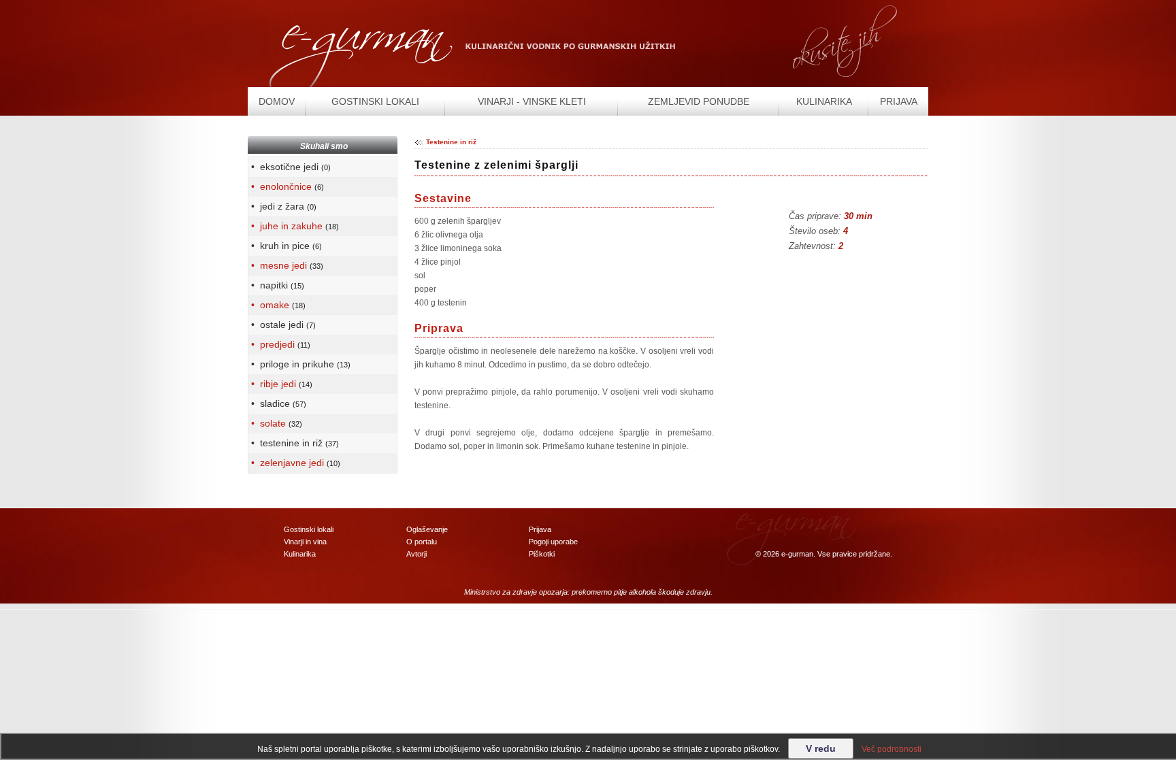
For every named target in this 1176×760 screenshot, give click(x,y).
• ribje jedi (280, 383)
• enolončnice (286, 186)
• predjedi (279, 344)
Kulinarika (300, 554)
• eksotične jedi (289, 166)
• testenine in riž (293, 442)
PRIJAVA (898, 101)
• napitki (276, 285)
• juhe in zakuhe (293, 225)
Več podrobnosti (891, 749)
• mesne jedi (285, 265)
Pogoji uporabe (553, 542)
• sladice (277, 403)
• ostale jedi (282, 324)
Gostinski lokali (308, 529)
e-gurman (797, 554)
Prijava (540, 529)
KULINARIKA (824, 101)
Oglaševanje (427, 529)
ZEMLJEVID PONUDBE (698, 101)
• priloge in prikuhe (299, 364)
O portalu (421, 542)
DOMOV (277, 101)
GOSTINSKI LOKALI (375, 101)
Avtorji (416, 554)
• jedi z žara (282, 206)
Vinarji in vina (305, 542)
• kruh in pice (285, 245)
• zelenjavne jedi (294, 462)
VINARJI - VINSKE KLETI (532, 101)
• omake (277, 304)
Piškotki (542, 554)
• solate (275, 423)
